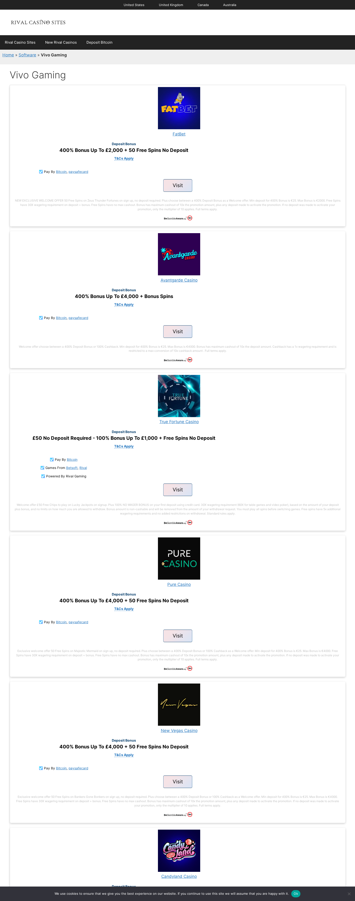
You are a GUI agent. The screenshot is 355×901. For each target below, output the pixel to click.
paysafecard (78, 172)
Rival (83, 468)
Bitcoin (61, 172)
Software (27, 55)
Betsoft (72, 468)
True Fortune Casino (179, 421)
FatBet (179, 134)
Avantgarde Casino (179, 280)
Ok (296, 893)
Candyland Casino (179, 876)
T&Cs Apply (124, 158)
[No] (349, 893)
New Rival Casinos (61, 42)
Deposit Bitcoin (99, 42)
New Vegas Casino (179, 730)
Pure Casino (179, 584)
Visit (178, 185)
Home (8, 55)
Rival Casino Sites (20, 42)
